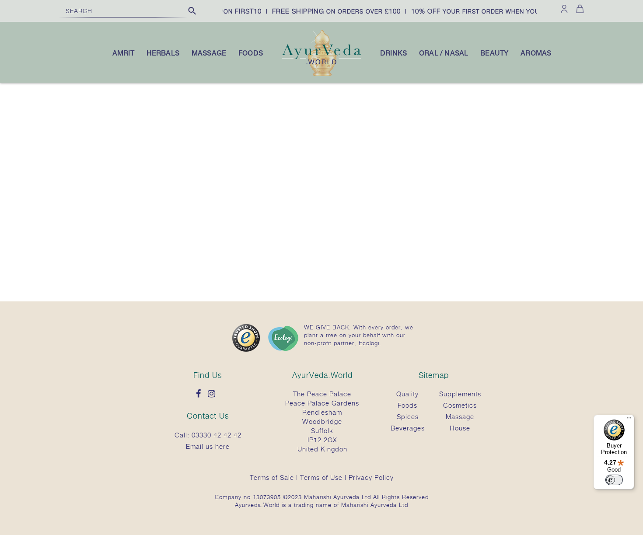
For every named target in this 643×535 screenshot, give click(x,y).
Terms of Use (321, 477)
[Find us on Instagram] (214, 394)
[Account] (564, 8)
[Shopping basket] (578, 8)
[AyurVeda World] (321, 74)
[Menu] (629, 420)
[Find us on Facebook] (201, 394)
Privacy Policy (371, 477)
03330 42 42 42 (216, 435)
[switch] (614, 480)
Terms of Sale (272, 477)
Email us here (208, 446)
